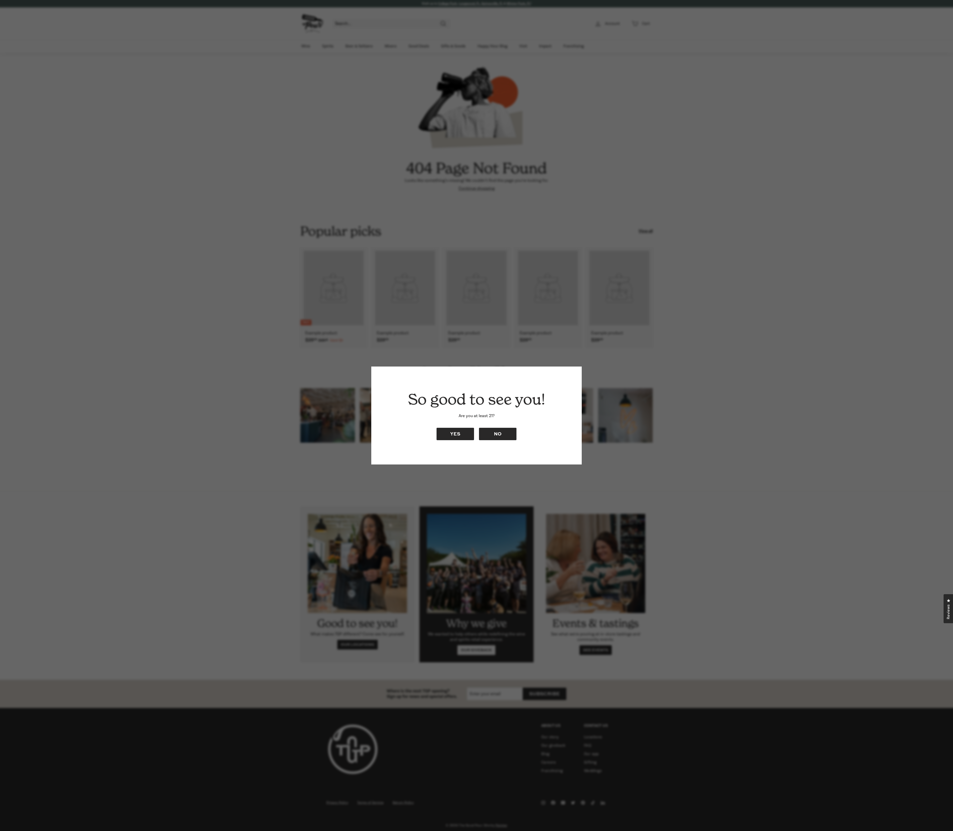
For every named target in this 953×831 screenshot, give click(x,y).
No (498, 433)
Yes (455, 433)
